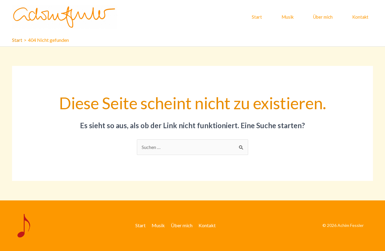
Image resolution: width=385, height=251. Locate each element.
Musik (288, 17)
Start (257, 17)
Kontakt (360, 17)
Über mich (323, 17)
